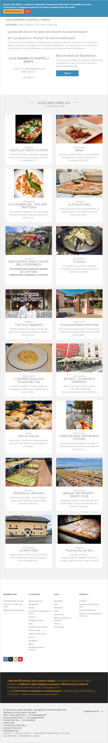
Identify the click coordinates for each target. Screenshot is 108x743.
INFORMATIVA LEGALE (29, 736)
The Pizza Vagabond (29, 324)
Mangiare (58, 601)
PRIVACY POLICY (23, 733)
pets (31, 624)
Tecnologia (59, 627)
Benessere (59, 615)
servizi (32, 637)
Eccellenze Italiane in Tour (89, 605)
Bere (56, 604)
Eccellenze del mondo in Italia (40, 612)
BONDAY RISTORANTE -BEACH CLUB (79, 495)
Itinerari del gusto (87, 610)
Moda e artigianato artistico (62, 619)
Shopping (33, 641)
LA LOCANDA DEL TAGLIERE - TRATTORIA (28, 206)
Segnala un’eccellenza (13, 610)
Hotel (56, 611)
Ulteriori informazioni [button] (13, 11)
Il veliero (79, 261)
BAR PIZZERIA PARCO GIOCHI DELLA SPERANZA (29, 263)
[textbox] (28, 275)
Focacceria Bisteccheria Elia (79, 324)
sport (31, 644)
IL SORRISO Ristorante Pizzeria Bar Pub (29, 380)
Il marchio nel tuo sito (13, 601)
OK (27, 11)
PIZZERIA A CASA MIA (29, 493)
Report (67, 73)
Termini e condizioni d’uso (12, 605)
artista (32, 608)
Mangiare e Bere (36, 620)
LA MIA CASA (28, 550)
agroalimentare (36, 601)
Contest (82, 601)
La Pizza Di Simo (79, 204)
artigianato (34, 604)
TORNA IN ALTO (92, 711)
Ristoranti (58, 608)
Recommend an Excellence (75, 55)
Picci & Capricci (28, 436)
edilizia (32, 617)
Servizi (57, 624)
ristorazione (34, 630)
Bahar (79, 150)
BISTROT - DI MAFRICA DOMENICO (79, 380)
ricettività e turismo (38, 627)
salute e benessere (38, 634)
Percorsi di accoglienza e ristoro (90, 615)
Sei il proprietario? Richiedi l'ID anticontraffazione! (41, 38)
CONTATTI (8, 733)
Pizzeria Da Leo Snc (79, 550)
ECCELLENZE (34, 594)
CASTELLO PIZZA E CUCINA (29, 150)
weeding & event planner (36, 648)
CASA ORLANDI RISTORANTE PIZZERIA (79, 438)
